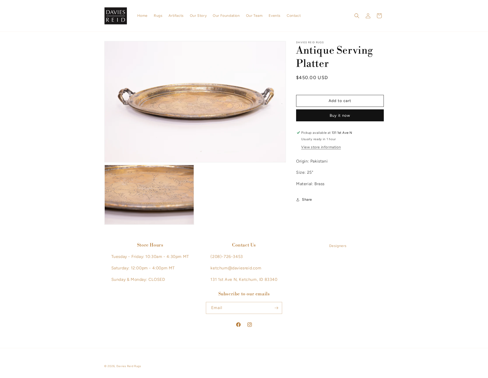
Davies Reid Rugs (128, 366)
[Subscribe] (276, 308)
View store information (321, 147)
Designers (338, 246)
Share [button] (307, 200)
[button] (356, 15)
